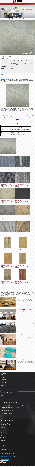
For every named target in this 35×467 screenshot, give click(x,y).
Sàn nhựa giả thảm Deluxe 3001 (20, 184)
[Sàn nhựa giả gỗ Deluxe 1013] (22, 242)
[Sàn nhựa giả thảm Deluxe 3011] (22, 161)
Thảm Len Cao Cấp (4, 382)
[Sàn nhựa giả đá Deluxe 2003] (7, 226)
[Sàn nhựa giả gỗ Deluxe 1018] (7, 242)
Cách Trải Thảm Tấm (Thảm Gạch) (7, 413)
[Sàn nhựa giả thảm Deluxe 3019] (7, 161)
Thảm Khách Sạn (3, 379)
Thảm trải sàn (2, 456)
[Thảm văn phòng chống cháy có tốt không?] (8, 327)
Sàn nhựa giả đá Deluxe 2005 (20, 216)
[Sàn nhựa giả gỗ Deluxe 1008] (7, 258)
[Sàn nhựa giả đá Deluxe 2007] (22, 193)
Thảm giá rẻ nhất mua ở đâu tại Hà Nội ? (24, 359)
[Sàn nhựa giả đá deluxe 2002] (22, 226)
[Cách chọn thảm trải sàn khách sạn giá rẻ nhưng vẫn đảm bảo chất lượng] (8, 302)
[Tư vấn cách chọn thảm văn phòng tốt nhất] (8, 314)
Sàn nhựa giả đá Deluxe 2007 (20, 200)
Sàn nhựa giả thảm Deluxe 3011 (20, 168)
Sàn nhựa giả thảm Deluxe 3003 (5, 184)
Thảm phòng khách (21, 456)
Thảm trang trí (12, 456)
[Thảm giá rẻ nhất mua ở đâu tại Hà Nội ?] (8, 365)
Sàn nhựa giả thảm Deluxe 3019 (5, 168)
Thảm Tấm (2, 377)
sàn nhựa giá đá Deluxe (8, 111)
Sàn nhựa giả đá (3, 79)
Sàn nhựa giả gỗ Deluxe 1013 (20, 249)
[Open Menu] (1, 4)
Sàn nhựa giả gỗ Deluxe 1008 (5, 265)
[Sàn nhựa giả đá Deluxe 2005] (22, 210)
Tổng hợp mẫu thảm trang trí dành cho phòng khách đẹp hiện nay (11, 402)
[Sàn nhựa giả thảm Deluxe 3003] (7, 177)
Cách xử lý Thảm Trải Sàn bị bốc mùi (7, 416)
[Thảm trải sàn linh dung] (17, 2)
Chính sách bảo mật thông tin (5, 390)
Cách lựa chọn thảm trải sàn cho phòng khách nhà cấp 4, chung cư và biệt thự (13, 405)
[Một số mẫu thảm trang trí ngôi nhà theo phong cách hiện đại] (8, 339)
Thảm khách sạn (17, 456)
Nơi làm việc (2, 395)
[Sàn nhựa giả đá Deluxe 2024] (7, 193)
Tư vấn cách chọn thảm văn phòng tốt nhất (24, 309)
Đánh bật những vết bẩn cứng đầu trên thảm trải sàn (26, 347)
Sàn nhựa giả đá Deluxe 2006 (5, 216)
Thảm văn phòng (6, 456)
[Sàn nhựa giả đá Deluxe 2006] (7, 210)
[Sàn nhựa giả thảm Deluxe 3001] (22, 177)
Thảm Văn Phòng (3, 376)
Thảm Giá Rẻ (3, 385)
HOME (2, 374)
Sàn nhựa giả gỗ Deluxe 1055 (20, 281)
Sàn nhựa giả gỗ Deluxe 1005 (20, 265)
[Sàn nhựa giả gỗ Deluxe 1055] (22, 274)
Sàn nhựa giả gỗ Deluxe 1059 (5, 281)
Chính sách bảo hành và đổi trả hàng (6, 392)
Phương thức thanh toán (4, 389)
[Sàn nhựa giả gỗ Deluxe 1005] (22, 258)
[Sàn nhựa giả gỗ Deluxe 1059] (7, 274)
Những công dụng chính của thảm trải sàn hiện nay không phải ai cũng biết (13, 407)
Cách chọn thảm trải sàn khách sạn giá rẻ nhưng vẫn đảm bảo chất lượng (12, 400)
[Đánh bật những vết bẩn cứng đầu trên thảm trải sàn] (8, 352)
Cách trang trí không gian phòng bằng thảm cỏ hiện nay (10, 399)
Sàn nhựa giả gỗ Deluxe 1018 (5, 249)
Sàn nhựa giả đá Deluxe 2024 (5, 200)
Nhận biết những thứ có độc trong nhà (7, 410)
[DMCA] (3, 462)
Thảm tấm (9, 456)
